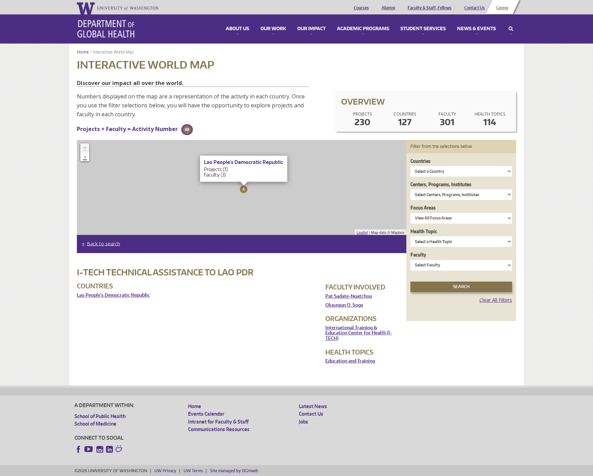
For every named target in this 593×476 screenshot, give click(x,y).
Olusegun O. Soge (344, 305)
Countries (420, 161)
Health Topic (423, 231)
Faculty (418, 255)
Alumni (388, 8)
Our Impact (311, 28)
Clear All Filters (495, 300)
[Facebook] (78, 449)
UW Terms (193, 470)
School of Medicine (95, 424)
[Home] (106, 28)
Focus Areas (422, 208)
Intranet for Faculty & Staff (218, 422)
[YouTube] (89, 449)
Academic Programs (363, 28)
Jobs (303, 422)
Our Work (273, 28)
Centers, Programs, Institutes (440, 184)
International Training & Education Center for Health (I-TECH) (358, 333)
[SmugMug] (120, 449)
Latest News (313, 406)
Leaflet (362, 232)
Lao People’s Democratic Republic (113, 295)
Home (83, 52)
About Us (237, 28)
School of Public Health (100, 416)
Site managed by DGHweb (234, 470)
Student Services (423, 28)
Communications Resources (218, 429)
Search (510, 28)
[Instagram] (100, 449)
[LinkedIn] (109, 449)
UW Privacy (165, 470)
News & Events (476, 28)
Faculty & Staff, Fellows (430, 8)
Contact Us (474, 8)
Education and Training (350, 361)
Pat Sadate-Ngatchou (348, 296)
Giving (502, 8)
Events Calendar (206, 414)
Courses (361, 8)
